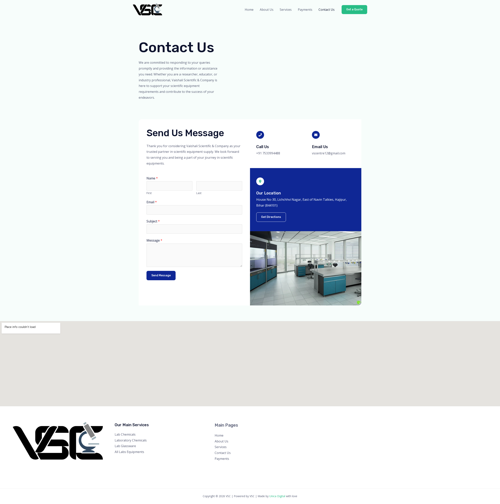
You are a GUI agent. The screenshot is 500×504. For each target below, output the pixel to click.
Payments (305, 9)
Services (286, 9)
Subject (153, 221)
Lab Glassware (125, 446)
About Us (266, 9)
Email (151, 202)
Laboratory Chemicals (131, 440)
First (149, 193)
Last (198, 193)
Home (249, 9)
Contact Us (327, 9)
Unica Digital (277, 496)
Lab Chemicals (125, 434)
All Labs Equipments (129, 452)
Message (154, 240)
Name (152, 178)
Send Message (161, 275)
